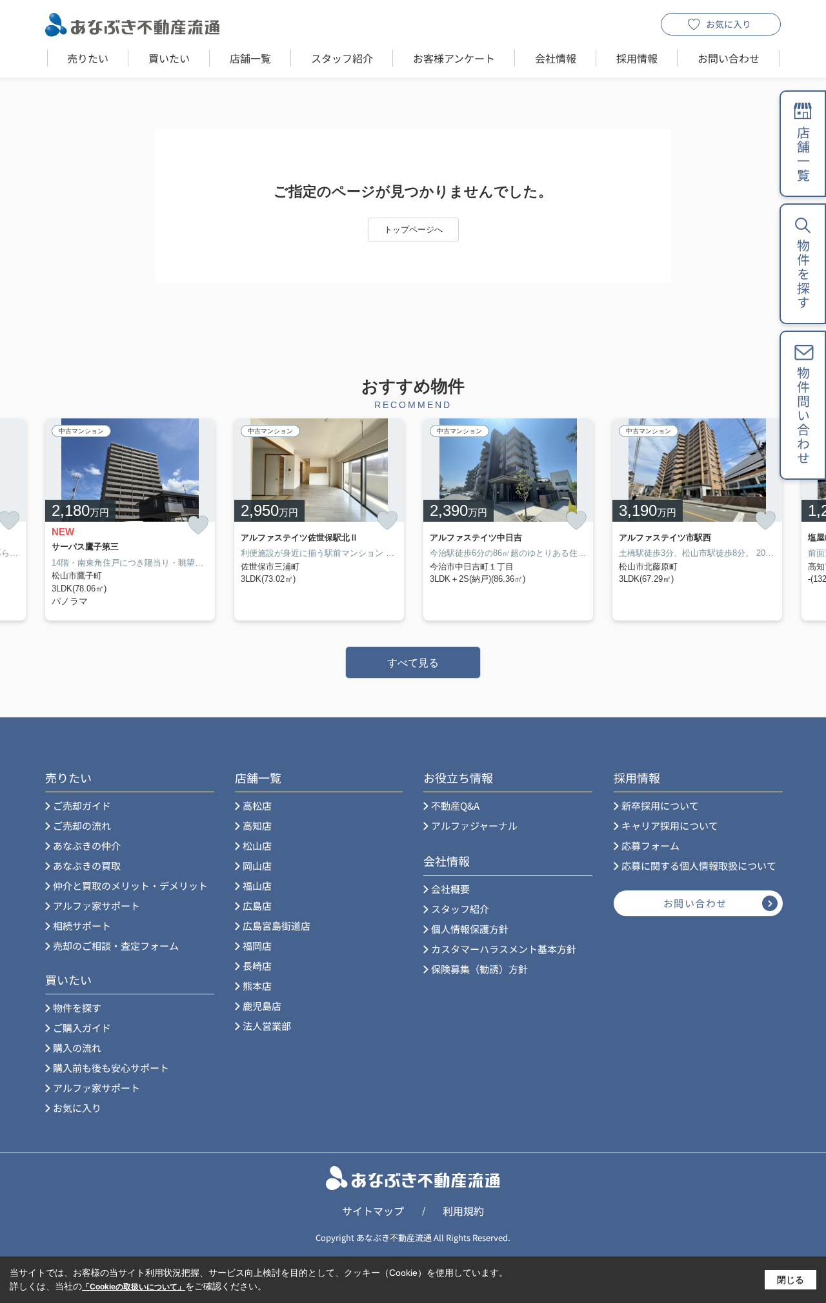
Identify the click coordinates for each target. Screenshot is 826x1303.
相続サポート (82, 925)
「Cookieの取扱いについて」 (133, 1286)
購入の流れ (77, 1047)
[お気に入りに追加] (198, 525)
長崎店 (257, 965)
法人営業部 (267, 1025)
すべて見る (413, 662)
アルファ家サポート (96, 905)
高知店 (257, 825)
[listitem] (130, 519)
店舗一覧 (250, 58)
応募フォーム (650, 845)
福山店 (257, 885)
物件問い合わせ (803, 416)
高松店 (257, 805)
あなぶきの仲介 (87, 845)
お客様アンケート (454, 58)
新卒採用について (660, 805)
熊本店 (257, 985)
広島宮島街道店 (276, 925)
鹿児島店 (262, 1005)
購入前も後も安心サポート (111, 1067)
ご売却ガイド (82, 805)
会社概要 (450, 889)
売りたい (87, 58)
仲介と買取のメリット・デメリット (130, 885)
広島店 (257, 905)
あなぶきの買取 (87, 865)
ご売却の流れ (82, 825)
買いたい (169, 58)
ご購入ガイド (82, 1027)
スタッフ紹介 (342, 58)
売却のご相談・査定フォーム (116, 945)
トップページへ (413, 229)
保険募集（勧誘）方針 (479, 969)
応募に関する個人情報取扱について (698, 865)
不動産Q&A (455, 805)
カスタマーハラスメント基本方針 (503, 949)
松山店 (257, 845)
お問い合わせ (729, 58)
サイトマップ (373, 1210)
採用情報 (637, 58)
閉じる (790, 1280)
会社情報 (555, 58)
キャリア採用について (669, 825)
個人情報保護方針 (470, 929)
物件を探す (77, 1007)
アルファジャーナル (474, 825)
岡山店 (257, 865)
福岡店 (257, 945)
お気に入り (728, 23)
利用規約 (463, 1210)
